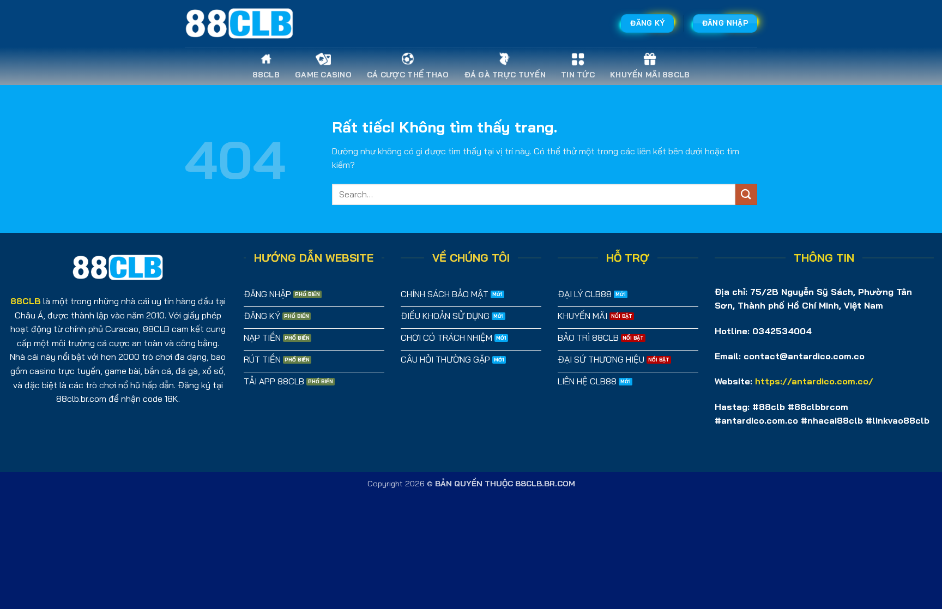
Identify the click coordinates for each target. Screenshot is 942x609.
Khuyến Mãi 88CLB (650, 75)
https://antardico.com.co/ (814, 381)
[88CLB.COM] (239, 23)
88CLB (266, 75)
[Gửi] (746, 194)
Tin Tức (578, 75)
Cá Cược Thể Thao (408, 75)
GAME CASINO (323, 75)
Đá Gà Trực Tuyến (505, 75)
